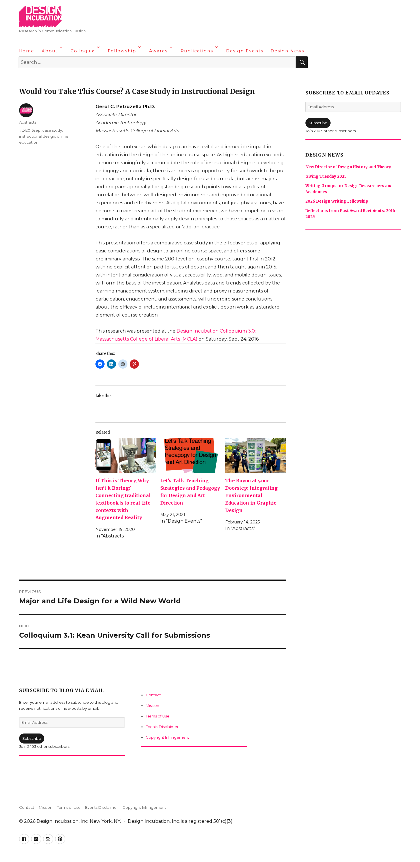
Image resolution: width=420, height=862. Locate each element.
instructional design (37, 136)
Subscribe (31, 738)
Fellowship (122, 51)
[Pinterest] (57, 77)
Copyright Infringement (167, 737)
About (50, 51)
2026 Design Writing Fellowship (336, 201)
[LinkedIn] (34, 77)
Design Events (244, 51)
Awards (158, 51)
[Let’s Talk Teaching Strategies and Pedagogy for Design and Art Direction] (190, 455)
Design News (287, 51)
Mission (152, 705)
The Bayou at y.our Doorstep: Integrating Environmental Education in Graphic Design (251, 495)
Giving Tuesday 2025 (326, 176)
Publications (197, 51)
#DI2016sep (30, 130)
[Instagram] (46, 77)
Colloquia (83, 51)
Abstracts (27, 122)
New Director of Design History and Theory (348, 167)
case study (52, 130)
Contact (153, 695)
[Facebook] (23, 77)
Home (26, 51)
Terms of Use (157, 716)
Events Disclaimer (162, 726)
